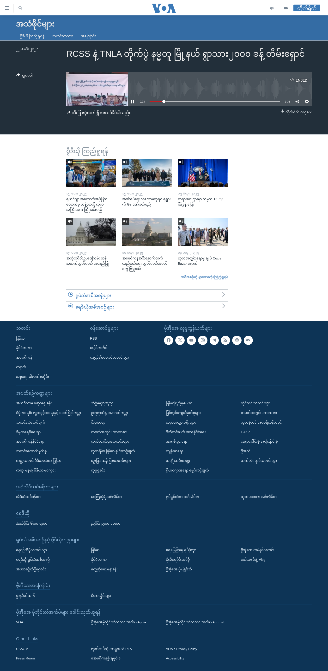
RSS (93, 338)
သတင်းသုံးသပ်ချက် (30, 422)
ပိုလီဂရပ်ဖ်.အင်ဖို (178, 559)
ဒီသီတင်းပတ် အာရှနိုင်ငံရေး (186, 432)
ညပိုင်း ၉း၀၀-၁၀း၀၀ (105, 523)
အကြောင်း (88, 36)
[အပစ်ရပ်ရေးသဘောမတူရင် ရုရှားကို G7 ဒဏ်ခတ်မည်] (147, 173)
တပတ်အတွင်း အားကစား (109, 432)
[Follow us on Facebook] (168, 340)
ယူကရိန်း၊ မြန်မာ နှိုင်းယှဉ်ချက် (113, 451)
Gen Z (245, 432)
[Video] (286, 8)
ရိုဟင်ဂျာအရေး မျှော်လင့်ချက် (187, 470)
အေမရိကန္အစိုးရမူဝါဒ (106, 658)
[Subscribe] (248, 340)
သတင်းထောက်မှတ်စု (31, 451)
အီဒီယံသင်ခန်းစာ (28, 497)
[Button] (24, 76)
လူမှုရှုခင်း (98, 470)
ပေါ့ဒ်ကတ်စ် (98, 348)
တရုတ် (21, 367)
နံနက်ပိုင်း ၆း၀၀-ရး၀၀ (31, 523)
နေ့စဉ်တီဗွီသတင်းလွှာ (31, 550)
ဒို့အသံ (245, 451)
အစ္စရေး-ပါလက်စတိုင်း (32, 376)
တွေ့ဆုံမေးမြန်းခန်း (104, 569)
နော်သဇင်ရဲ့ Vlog (253, 559)
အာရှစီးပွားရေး (176, 441)
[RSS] (225, 340)
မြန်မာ (20, 338)
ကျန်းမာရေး (174, 451)
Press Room (25, 658)
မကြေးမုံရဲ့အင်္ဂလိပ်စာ (106, 497)
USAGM (22, 649)
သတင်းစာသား (62, 36)
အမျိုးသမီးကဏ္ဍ (178, 461)
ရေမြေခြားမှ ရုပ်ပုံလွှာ (181, 550)
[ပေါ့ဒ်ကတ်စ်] (236, 340)
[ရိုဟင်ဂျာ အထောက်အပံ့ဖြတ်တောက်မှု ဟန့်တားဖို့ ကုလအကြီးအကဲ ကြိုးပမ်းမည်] (91, 173)
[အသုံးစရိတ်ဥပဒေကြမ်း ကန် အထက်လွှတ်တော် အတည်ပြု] (91, 232)
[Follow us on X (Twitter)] (179, 340)
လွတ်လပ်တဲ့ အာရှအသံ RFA (111, 649)
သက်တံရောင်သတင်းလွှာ (259, 461)
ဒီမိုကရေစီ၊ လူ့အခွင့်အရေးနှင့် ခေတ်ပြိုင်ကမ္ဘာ (48, 413)
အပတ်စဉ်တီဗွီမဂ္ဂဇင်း (31, 569)
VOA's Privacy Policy (181, 649)
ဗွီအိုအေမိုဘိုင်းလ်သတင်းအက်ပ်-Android (195, 622)
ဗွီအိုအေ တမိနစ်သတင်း (257, 550)
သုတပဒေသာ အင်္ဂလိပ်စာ (259, 497)
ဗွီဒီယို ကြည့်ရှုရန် (32, 36)
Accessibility (175, 658)
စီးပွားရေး (98, 422)
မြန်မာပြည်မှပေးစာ (179, 403)
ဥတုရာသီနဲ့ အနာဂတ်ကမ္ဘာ (109, 413)
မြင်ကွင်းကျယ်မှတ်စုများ (183, 413)
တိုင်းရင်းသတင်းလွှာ (255, 403)
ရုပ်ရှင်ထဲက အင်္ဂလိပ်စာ (182, 497)
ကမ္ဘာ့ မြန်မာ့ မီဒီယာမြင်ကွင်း (36, 470)
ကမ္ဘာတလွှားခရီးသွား (181, 422)
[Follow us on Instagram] (202, 340)
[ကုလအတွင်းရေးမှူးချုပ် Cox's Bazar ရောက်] (203, 232)
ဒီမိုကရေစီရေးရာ (28, 432)
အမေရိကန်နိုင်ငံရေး (30, 441)
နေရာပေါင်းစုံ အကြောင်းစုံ (259, 441)
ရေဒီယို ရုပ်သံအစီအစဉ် (33, 559)
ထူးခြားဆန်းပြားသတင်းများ (111, 461)
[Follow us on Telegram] (214, 340)
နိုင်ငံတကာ (24, 348)
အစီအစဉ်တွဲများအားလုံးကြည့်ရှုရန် (204, 277)
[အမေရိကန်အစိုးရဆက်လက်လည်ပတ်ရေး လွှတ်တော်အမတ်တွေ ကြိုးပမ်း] (147, 232)
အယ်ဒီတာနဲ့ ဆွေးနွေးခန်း (34, 403)
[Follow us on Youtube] (191, 340)
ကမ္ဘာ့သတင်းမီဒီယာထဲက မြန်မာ (38, 461)
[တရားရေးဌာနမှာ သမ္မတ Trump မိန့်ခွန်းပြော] (203, 173)
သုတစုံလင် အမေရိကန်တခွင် (261, 422)
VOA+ (20, 622)
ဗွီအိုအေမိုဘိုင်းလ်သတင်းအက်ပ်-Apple (118, 622)
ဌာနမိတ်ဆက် (25, 596)
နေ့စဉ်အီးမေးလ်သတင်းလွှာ (109, 357)
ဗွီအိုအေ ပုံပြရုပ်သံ (179, 569)
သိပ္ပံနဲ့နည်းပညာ (102, 403)
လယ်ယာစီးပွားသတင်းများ (110, 441)
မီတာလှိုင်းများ (101, 596)
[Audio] (271, 8)
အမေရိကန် (24, 357)
